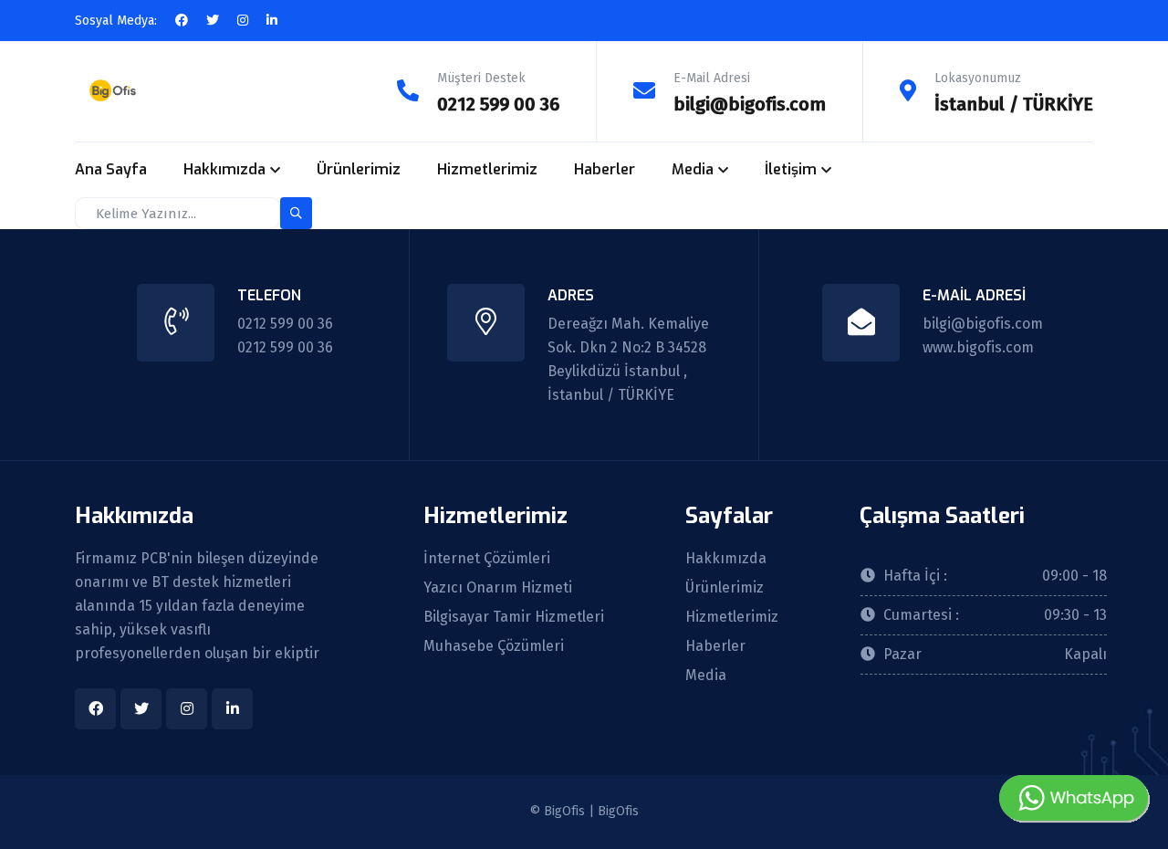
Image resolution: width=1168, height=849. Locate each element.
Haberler (604, 169)
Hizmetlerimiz (487, 169)
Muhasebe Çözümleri (493, 646)
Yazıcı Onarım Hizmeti (497, 588)
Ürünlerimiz (359, 169)
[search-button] (296, 213)
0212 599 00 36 (498, 104)
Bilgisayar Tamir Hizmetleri (513, 617)
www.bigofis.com (978, 347)
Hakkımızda (224, 169)
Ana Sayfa (111, 169)
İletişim (791, 169)
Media (693, 169)
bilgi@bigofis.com (749, 104)
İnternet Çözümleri (486, 558)
